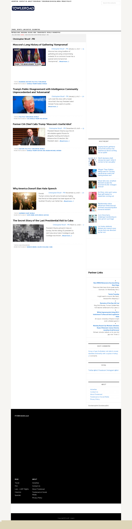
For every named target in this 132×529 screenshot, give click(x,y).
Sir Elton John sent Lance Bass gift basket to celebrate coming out (107, 194)
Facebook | (103, 370)
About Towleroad (96, 394)
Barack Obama (32, 247)
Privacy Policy (95, 399)
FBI (41, 118)
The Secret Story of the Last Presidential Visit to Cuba (43, 220)
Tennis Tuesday (113, 294)
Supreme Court (24, 213)
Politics (34, 82)
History (28, 82)
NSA (44, 150)
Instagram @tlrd (112, 370)
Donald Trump (32, 83)
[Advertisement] (103, 116)
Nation (45, 118)
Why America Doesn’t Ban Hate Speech (35, 188)
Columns (18, 492)
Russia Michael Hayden (53, 150)
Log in (72, 518)
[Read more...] (64, 61)
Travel (17, 483)
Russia (39, 83)
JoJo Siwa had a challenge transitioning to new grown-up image (107, 217)
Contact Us (94, 392)
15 (83, 49)
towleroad (42, 82)
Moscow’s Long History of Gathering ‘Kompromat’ (40, 44)
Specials (18, 495)
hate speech (39, 215)
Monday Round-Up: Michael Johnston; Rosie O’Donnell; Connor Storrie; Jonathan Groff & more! (106, 328)
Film (16, 486)
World (44, 83)
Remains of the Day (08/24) (109, 303)
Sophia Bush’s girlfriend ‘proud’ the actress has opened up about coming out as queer (107, 149)
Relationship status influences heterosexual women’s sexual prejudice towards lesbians (107, 206)
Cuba (50, 247)
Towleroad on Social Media (99, 397)
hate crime (30, 215)
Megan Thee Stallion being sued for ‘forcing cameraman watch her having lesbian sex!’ (106, 172)
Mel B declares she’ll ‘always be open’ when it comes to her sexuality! (107, 160)
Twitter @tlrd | (93, 370)
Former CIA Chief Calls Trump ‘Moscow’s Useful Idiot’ (42, 124)
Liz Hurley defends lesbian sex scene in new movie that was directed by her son (107, 229)
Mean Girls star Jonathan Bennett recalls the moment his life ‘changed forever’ (107, 184)
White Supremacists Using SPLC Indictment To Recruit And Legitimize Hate (106, 314)
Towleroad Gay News (66, 8)
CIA (28, 118)
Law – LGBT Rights (22, 489)
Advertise (93, 389)
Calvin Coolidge (43, 247)
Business (22, 82)
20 (83, 96)
